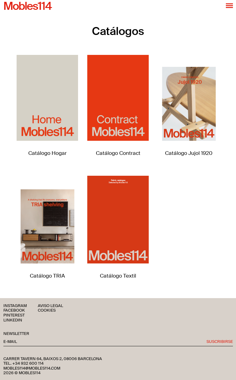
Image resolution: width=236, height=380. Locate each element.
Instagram (15, 306)
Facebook (14, 310)
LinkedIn (12, 320)
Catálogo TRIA (47, 275)
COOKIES (47, 310)
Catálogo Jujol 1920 (188, 153)
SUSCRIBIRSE (219, 342)
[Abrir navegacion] (229, 5)
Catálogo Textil (118, 275)
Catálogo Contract (118, 153)
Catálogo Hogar (47, 153)
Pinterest (14, 315)
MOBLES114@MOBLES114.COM (31, 368)
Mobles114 (27, 6)
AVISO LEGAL (50, 306)
